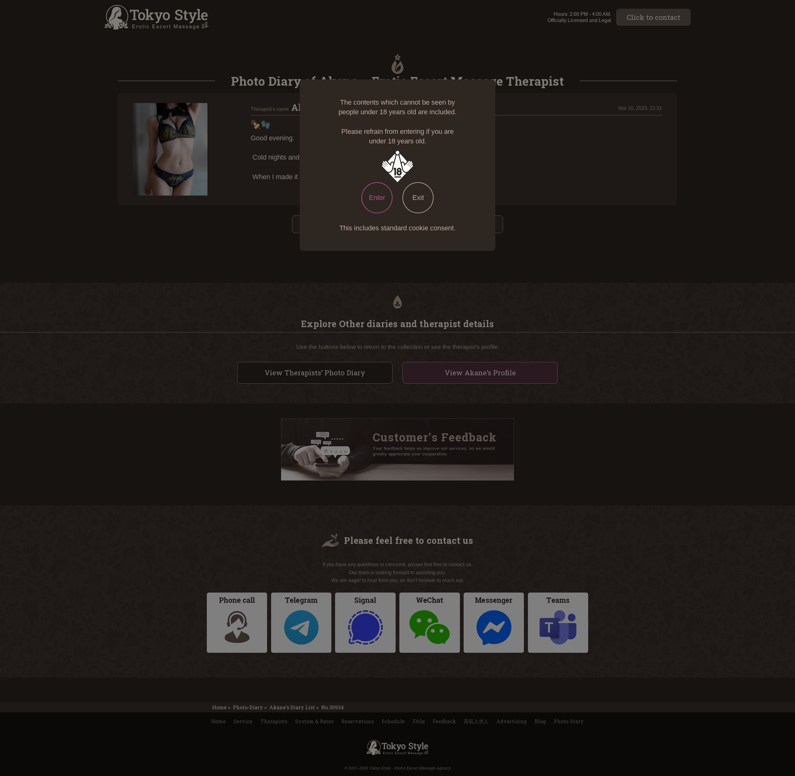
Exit (418, 197)
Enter (377, 197)
